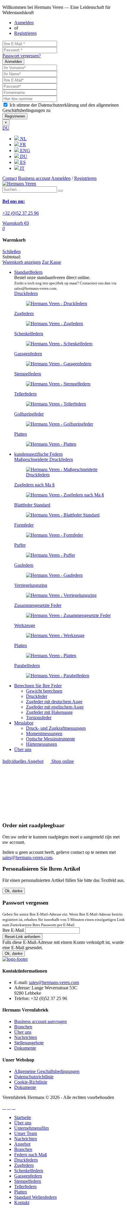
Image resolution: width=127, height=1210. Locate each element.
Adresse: (22, 987)
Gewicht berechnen (44, 690)
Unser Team (25, 1133)
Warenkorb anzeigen (21, 262)
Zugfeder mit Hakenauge (49, 712)
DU (5, 128)
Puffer (20, 545)
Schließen (11, 251)
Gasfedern (23, 565)
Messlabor (23, 722)
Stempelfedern (27, 373)
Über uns (22, 749)
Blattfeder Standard (32, 504)
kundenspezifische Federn (38, 454)
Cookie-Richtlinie (30, 1081)
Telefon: (22, 998)
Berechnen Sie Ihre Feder (38, 685)
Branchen (23, 1026)
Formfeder (24, 524)
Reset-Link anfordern (22, 936)
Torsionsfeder (38, 717)
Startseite (22, 1117)
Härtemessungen (41, 744)
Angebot (22, 1144)
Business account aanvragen (40, 1021)
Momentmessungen (44, 733)
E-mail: (21, 982)
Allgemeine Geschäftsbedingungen (46, 1071)
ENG (24, 150)
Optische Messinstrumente (50, 738)
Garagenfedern (28, 353)
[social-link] (4, 1107)
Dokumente (25, 1048)
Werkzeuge (24, 625)
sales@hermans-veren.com (27, 857)
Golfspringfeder (29, 413)
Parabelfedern (27, 665)
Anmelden (24, 22)
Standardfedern (28, 272)
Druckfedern (26, 293)
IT (22, 168)
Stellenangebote (29, 1042)
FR (22, 144)
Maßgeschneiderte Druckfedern (43, 459)
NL (23, 138)
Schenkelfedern (28, 333)
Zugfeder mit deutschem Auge (54, 701)
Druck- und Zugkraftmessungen (56, 728)
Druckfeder (36, 696)
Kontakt (21, 1202)
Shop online (62, 761)
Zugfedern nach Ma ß (34, 484)
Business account (34, 178)
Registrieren (25, 33)
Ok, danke (13, 891)
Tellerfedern (25, 393)
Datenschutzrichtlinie (33, 1076)
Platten (20, 434)
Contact (9, 178)
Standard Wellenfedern (35, 1197)
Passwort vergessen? (21, 55)
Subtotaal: (11, 256)
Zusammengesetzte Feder (37, 605)
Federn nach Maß (30, 1154)
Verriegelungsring (30, 585)
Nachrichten (25, 1037)
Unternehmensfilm (31, 1128)
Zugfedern (24, 313)
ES (22, 162)
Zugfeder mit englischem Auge (55, 706)
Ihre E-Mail (13, 930)
